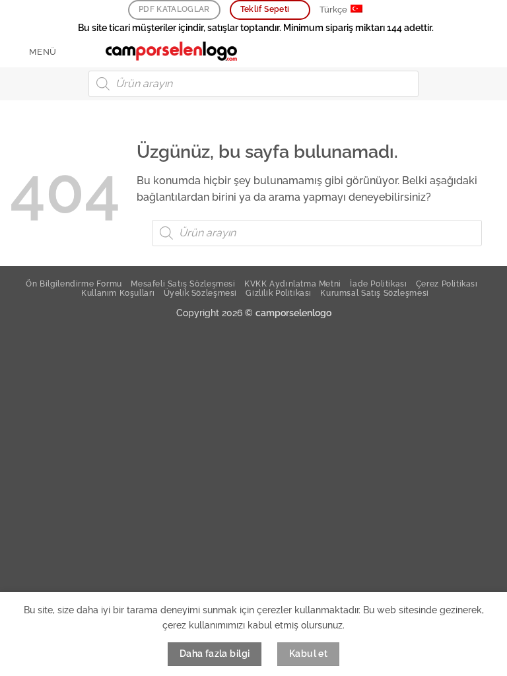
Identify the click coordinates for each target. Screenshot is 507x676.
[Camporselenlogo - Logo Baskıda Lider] (172, 51)
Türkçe (333, 10)
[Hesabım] (468, 51)
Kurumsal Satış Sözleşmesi (374, 293)
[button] (33, 52)
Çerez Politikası (447, 283)
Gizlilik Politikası (279, 293)
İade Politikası (378, 283)
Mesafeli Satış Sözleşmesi (183, 283)
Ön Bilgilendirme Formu (73, 283)
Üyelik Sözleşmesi (200, 293)
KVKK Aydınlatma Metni (292, 283)
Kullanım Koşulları (117, 293)
